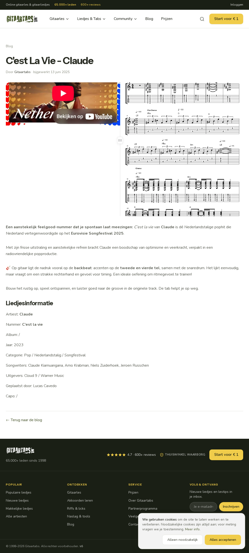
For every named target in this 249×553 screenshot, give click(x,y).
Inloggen (237, 4)
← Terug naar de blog (24, 420)
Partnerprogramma (142, 508)
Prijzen (166, 18)
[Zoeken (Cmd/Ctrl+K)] (202, 19)
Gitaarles (57, 18)
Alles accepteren (223, 539)
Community (123, 18)
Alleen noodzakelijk (182, 539)
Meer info (192, 529)
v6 (81, 546)
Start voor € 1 (226, 18)
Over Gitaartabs (140, 500)
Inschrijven (231, 506)
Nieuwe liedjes (17, 500)
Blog (149, 18)
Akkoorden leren (80, 500)
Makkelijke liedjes (19, 508)
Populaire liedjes (18, 492)
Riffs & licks (76, 508)
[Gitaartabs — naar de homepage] (22, 19)
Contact (134, 524)
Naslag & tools (78, 516)
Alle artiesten (16, 516)
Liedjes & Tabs (89, 18)
